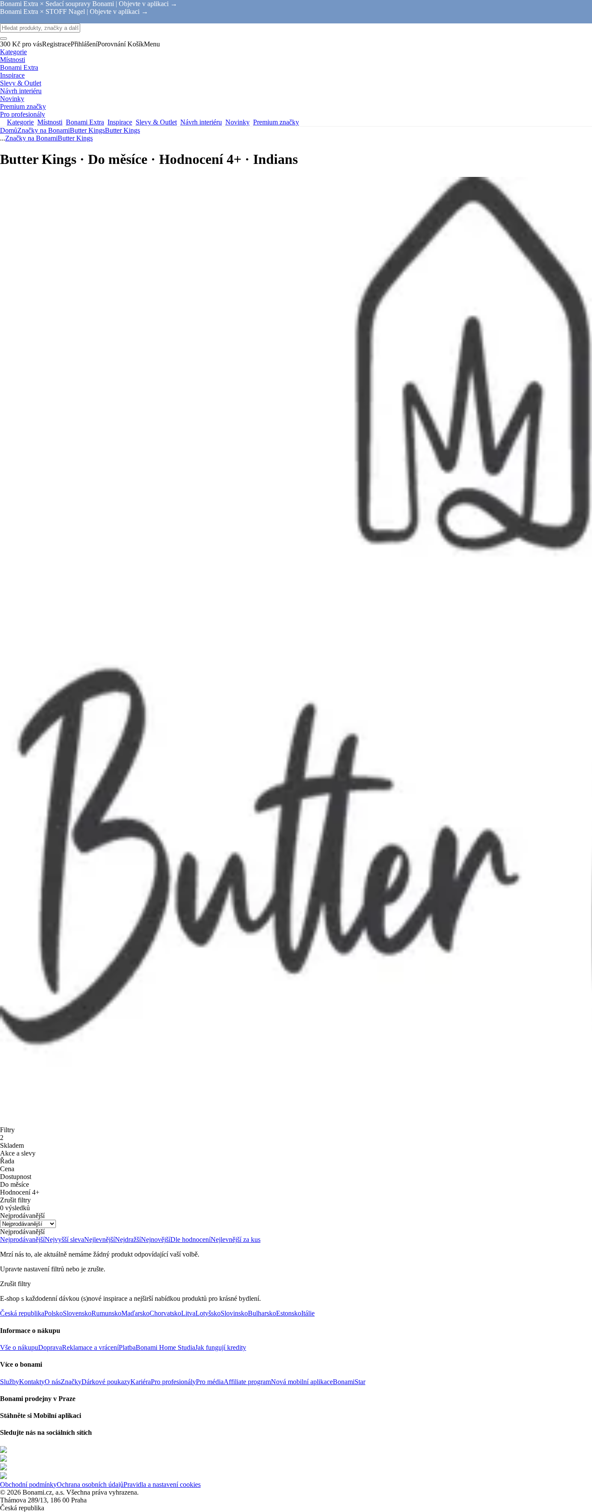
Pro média (210, 1381)
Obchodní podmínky (28, 1484)
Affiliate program (247, 1381)
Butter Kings (122, 130)
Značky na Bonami (43, 130)
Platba (127, 1347)
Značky (71, 1381)
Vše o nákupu (19, 1347)
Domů (8, 130)
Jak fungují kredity (220, 1347)
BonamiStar (349, 1381)
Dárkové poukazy (105, 1381)
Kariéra (140, 1381)
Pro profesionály (173, 1381)
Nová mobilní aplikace (302, 1381)
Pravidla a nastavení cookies (162, 1484)
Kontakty (32, 1381)
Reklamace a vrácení (90, 1347)
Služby (9, 1381)
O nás (53, 1381)
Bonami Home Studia (165, 1347)
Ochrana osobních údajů (90, 1484)
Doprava (50, 1347)
